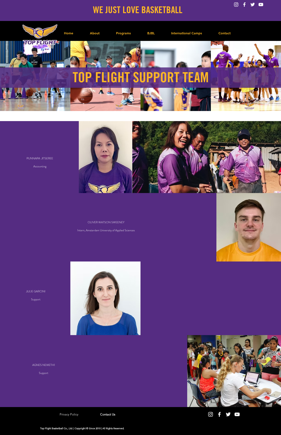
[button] (123, 31)
